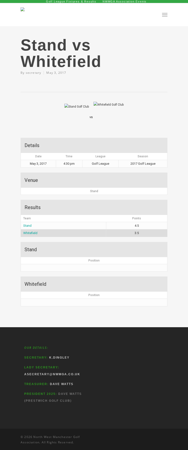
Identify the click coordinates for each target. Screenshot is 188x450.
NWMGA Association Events (125, 1)
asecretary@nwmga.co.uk (52, 374)
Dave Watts (61, 384)
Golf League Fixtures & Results (71, 1)
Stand (27, 225)
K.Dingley (59, 357)
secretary (33, 73)
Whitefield (30, 233)
